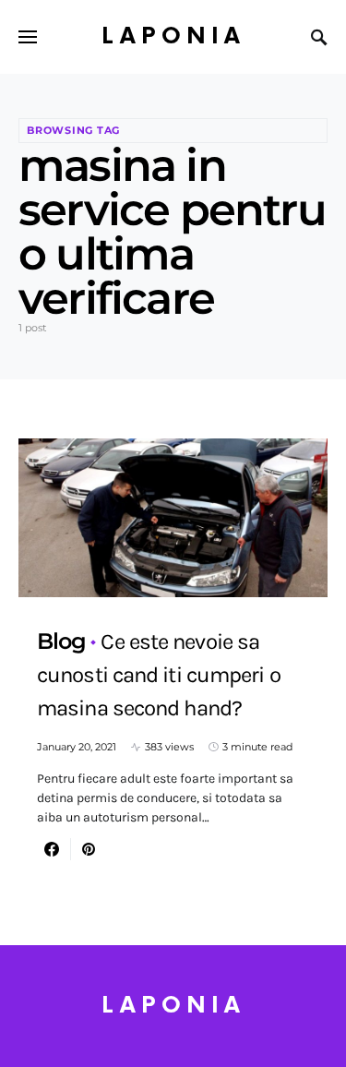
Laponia (173, 36)
